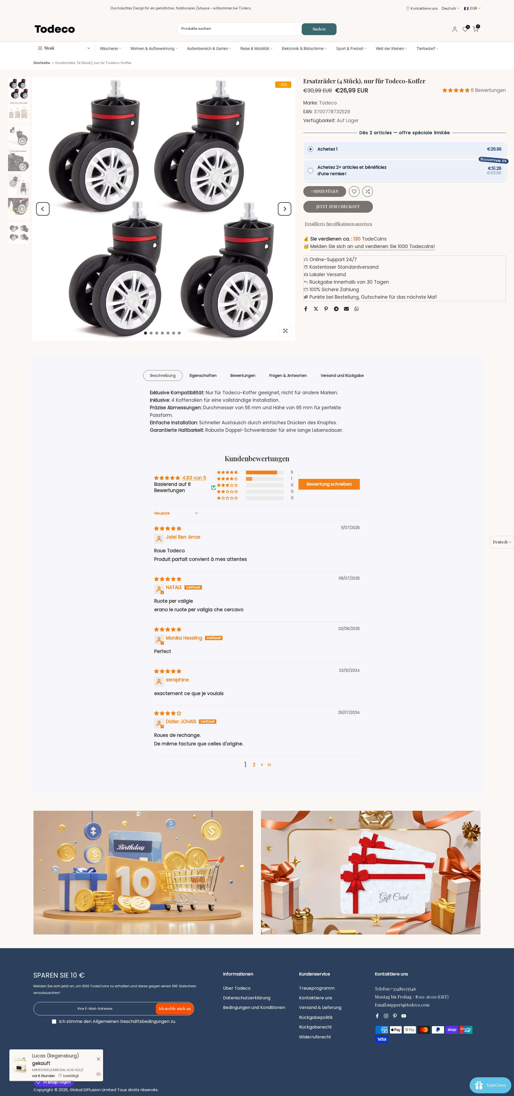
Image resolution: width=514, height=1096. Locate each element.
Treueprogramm (317, 988)
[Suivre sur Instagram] (386, 1016)
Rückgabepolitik (316, 1017)
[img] (167, 528)
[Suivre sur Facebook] (377, 1016)
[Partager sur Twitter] (315, 308)
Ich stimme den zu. (117, 1021)
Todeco (328, 103)
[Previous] (43, 209)
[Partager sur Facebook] (305, 308)
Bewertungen (242, 375)
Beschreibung (163, 375)
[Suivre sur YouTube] (403, 1016)
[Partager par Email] (346, 308)
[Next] (284, 209)
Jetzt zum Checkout (338, 206)
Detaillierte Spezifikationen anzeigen (338, 223)
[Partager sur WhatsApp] (356, 308)
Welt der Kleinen (390, 48)
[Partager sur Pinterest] (326, 308)
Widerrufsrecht (315, 1037)
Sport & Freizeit (349, 48)
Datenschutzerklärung (246, 998)
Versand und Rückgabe (342, 375)
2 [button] (254, 764)
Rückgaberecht (315, 1027)
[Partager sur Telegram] (336, 308)
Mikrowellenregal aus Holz (57, 1069)
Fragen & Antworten (288, 375)
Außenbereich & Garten (207, 48)
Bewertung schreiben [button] (329, 484)
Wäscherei (109, 48)
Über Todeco (237, 988)
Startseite (41, 63)
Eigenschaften (203, 375)
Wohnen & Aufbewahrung (152, 48)
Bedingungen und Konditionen (254, 1008)
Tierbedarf (426, 48)
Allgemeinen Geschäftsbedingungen (131, 1021)
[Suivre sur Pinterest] (394, 1016)
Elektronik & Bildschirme (303, 48)
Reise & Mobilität (254, 48)
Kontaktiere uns (424, 8)
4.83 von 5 (194, 478)
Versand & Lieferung (320, 1008)
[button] (457, 90)
